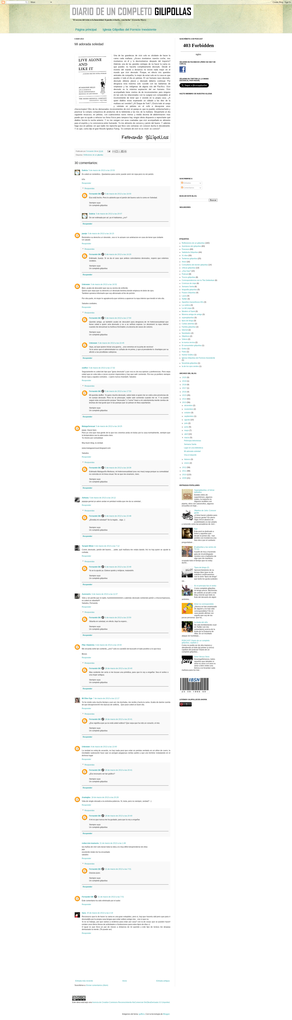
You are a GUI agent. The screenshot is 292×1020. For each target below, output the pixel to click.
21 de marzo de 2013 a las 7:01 (118, 869)
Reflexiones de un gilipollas (93, 155)
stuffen (85, 368)
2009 (184, 478)
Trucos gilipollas (188, 277)
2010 (184, 475)
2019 (184, 381)
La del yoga (186, 308)
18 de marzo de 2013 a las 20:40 (118, 668)
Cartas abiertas (188, 324)
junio (186, 427)
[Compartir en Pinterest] (125, 151)
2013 (184, 402)
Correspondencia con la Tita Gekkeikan (198, 280)
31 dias (185, 255)
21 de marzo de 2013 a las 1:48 (113, 843)
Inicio (124, 981)
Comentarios (188, 188)
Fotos (184, 352)
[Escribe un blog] (116, 151)
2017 (184, 388)
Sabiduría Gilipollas (190, 252)
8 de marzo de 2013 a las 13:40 (104, 747)
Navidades (186, 333)
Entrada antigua (163, 981)
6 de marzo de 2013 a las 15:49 (118, 567)
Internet (185, 330)
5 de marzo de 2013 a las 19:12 (103, 498)
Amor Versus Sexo (201, 657)
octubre (187, 413)
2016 (184, 392)
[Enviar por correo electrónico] (113, 151)
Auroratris (86, 594)
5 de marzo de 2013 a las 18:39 (118, 468)
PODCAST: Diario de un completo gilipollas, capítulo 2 (196, 641)
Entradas (187, 183)
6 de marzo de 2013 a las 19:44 (109, 645)
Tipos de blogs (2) (201, 567)
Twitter (184, 299)
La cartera (186, 305)
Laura (184, 296)
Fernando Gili (95, 194)
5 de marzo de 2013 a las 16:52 (104, 284)
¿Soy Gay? (186, 271)
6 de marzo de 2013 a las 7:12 (107, 546)
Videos (185, 339)
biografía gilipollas (189, 290)
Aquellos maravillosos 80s (192, 302)
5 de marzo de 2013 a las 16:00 (118, 194)
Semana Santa (188, 286)
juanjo (84, 234)
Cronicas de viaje (189, 283)
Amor (184, 262)
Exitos (184, 349)
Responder (86, 183)
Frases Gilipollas (189, 293)
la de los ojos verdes (190, 366)
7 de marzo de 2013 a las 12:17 (106, 698)
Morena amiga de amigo (192, 314)
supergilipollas (188, 318)
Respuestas (89, 189)
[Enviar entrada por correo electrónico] (109, 151)
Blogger (166, 1014)
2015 (184, 395)
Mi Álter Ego (87, 698)
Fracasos (185, 249)
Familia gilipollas (189, 327)
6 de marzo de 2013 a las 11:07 (105, 594)
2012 (184, 467)
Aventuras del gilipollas (191, 246)
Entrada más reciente (84, 981)
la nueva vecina (188, 342)
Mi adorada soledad (192, 451)
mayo (186, 430)
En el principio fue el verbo (205, 586)
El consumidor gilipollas (192, 345)
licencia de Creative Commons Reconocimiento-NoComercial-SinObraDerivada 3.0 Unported (131, 1002)
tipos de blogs (187, 321)
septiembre (189, 416)
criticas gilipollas (188, 268)
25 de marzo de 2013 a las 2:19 (100, 913)
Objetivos (185, 336)
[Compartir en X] (119, 151)
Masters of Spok (188, 311)
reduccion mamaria (90, 843)
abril (186, 434)
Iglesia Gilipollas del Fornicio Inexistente (129, 29)
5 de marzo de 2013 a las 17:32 (102, 368)
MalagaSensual (88, 426)
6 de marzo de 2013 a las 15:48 (118, 516)
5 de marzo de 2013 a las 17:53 (118, 391)
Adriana (85, 498)
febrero (187, 459)
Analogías (86, 797)
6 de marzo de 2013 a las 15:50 (118, 618)
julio (186, 423)
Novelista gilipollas (189, 363)
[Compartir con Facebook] (122, 151)
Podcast (185, 274)
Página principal (86, 29)
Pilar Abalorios (88, 645)
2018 (184, 385)
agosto (187, 420)
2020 (184, 377)
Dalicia (85, 170)
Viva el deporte (190, 455)
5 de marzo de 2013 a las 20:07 (109, 214)
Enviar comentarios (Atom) (97, 985)
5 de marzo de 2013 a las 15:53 (102, 170)
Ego (196, 529)
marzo (187, 438)
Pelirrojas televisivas (192, 441)
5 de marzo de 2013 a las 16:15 (101, 234)
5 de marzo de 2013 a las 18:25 (109, 426)
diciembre (188, 405)
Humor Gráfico (188, 355)
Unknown (86, 284)
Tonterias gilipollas (189, 258)
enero (187, 463)
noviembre (189, 409)
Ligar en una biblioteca (193, 448)
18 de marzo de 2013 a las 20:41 (118, 719)
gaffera (142, 1014)
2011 (184, 471)
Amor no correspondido (204, 604)
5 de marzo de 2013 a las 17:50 (118, 318)
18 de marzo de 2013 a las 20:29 (105, 797)
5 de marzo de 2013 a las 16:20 (118, 254)
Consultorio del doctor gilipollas (195, 265)
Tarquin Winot (88, 546)
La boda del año (201, 622)
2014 (184, 399)
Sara (84, 913)
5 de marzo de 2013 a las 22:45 (111, 343)
